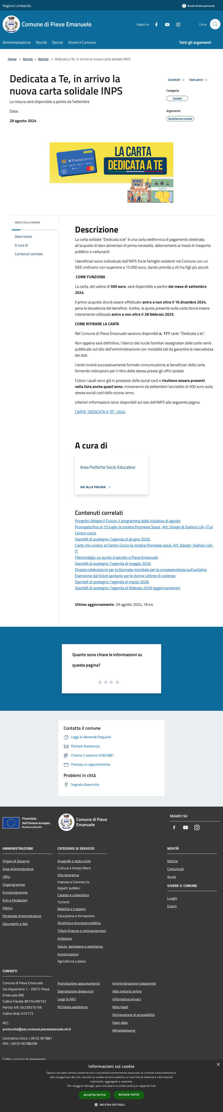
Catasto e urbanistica (73, 895)
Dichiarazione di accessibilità (133, 1014)
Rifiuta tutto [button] (129, 1095)
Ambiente (64, 938)
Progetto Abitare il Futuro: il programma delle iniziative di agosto (128, 521)
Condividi (174, 79)
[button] (111, 1104)
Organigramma (14, 884)
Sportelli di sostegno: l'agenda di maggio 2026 (113, 563)
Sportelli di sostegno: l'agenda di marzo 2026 (112, 582)
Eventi (172, 906)
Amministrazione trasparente (134, 983)
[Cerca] (215, 24)
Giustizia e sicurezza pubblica (79, 922)
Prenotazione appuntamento (78, 983)
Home (12, 59)
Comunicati (175, 868)
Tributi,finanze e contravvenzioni (81, 930)
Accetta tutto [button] (95, 1095)
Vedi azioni (196, 79)
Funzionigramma (15, 892)
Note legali (120, 1006)
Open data (120, 1022)
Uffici (6, 876)
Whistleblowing (123, 1030)
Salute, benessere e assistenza (80, 946)
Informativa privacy (126, 999)
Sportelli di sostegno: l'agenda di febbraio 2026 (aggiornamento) (127, 588)
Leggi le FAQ (66, 999)
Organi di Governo (16, 861)
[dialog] (111, 1086)
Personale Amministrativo (22, 915)
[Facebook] (154, 24)
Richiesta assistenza (72, 1006)
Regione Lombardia (17, 5)
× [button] (218, 1064)
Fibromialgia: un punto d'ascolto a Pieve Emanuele (116, 557)
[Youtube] (165, 24)
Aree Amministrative (18, 868)
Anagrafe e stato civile (74, 861)
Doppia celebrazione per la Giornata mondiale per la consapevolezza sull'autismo (141, 570)
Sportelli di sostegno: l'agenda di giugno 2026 (113, 539)
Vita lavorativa (68, 875)
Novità (28, 59)
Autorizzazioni (68, 954)
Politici (8, 908)
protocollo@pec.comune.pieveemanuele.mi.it (37, 1029)
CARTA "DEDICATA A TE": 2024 (100, 412)
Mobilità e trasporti (71, 909)
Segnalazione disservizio (75, 991)
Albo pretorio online (127, 991)
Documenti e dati (15, 923)
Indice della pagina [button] (27, 222)
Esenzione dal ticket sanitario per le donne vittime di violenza (125, 576)
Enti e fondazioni (15, 900)
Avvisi (171, 876)
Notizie (43, 59)
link (153, 1086)
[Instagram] (176, 24)
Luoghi (172, 898)
